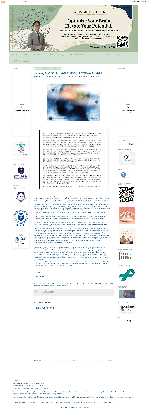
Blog (14, 54)
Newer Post (37, 360)
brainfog (44, 294)
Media (94, 54)
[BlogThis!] (46, 291)
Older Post (110, 360)
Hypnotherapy (55, 54)
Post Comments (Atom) (47, 364)
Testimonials (53, 294)
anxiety (39, 294)
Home (73, 360)
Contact (107, 54)
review (48, 294)
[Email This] (44, 291)
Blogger (87, 407)
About (25, 54)
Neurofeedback (76, 54)
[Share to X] (49, 291)
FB (118, 54)
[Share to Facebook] (51, 291)
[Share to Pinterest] (53, 291)
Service (38, 54)
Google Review (20, 60)
